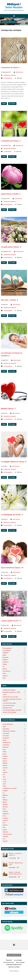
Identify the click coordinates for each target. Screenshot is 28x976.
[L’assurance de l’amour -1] (14, 62)
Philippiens (6, 813)
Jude (4, 784)
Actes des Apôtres (8, 724)
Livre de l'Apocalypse (8, 705)
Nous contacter (20, 962)
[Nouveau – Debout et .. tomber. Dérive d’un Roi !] (5, 875)
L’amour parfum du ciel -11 (11, 621)
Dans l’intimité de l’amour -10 (12, 568)
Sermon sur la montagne (9, 712)
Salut (4, 678)
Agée (4, 726)
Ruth (4, 827)
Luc (4, 793)
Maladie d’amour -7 (8, 409)
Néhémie (5, 804)
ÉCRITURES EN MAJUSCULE (14, 964)
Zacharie (5, 841)
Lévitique (5, 790)
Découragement (7, 648)
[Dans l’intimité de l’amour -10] (14, 562)
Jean (4, 770)
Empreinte (5, 657)
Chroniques (6, 733)
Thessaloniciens (7, 834)
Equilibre (5, 659)
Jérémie (5, 772)
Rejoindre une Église (14, 967)
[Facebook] (14, 945)
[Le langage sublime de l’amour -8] (14, 456)
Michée (5, 802)
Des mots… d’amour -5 (9, 300)
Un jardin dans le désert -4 (11, 247)
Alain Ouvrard (19, 72)
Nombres (5, 806)
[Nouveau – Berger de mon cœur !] (5, 865)
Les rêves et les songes (9, 703)
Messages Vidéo (7, 707)
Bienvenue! (9, 960)
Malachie (5, 795)
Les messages (18, 960)
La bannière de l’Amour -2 (11, 141)
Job (4, 774)
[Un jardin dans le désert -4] (14, 241)
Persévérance (6, 671)
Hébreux (5, 765)
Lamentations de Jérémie (10, 788)
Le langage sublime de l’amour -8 (13, 462)
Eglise (4, 655)
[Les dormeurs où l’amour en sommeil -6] (14, 347)
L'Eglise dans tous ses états (10, 697)
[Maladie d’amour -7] (14, 403)
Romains (5, 825)
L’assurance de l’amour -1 (10, 67)
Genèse (5, 761)
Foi (4, 666)
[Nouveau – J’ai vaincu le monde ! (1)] (5, 856)
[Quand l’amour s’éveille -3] (14, 188)
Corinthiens (6, 738)
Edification (6, 652)
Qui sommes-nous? (8, 962)
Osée (4, 809)
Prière (4, 673)
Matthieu (5, 800)
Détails (4, 103)
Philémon (5, 811)
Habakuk (5, 763)
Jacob (4, 694)
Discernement (6, 650)
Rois (4, 822)
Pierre (4, 816)
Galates (5, 758)
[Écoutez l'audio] (18, 858)
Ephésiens (6, 747)
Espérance (6, 662)
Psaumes (5, 820)
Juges (4, 786)
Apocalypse (6, 729)
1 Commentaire (7, 151)
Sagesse (5, 675)
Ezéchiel (5, 756)
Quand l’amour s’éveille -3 (11, 194)
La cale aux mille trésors (9, 22)
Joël (4, 777)
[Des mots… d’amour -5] (14, 294)
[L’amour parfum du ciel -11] (14, 615)
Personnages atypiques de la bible (12, 710)
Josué (4, 781)
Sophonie (5, 832)
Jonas (4, 779)
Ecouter (13, 103)
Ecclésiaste (6, 745)
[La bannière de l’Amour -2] (14, 135)
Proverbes (5, 818)
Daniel (4, 740)
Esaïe (4, 749)
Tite (4, 838)
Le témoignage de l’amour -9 (12, 515)
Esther (4, 751)
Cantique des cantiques (9, 75)
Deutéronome (6, 742)
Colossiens (6, 735)
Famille (5, 664)
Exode (4, 754)
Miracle (5, 669)
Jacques (5, 767)
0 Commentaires (7, 78)
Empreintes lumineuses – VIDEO (11, 692)
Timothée (5, 836)
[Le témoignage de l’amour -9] (14, 509)
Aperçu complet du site (14, 955)
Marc (4, 797)
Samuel (5, 829)
